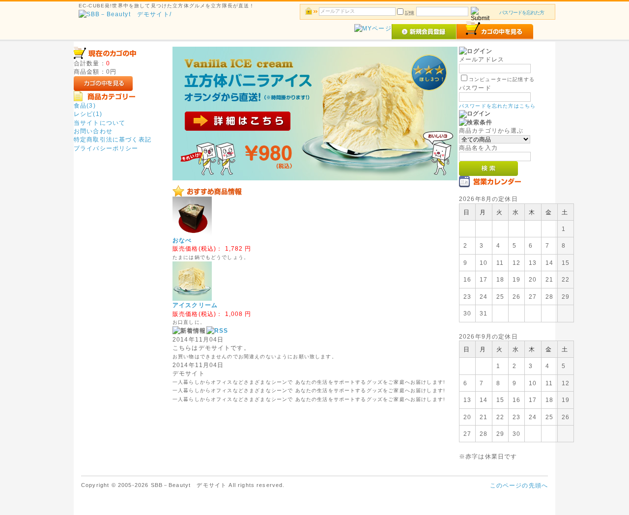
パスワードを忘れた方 (521, 12)
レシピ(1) (88, 114)
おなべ (182, 240)
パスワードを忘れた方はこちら (497, 106)
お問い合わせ (93, 131)
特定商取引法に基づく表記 (112, 139)
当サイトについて (99, 122)
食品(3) (85, 105)
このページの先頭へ (519, 485)
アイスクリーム (195, 305)
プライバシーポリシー (106, 148)
